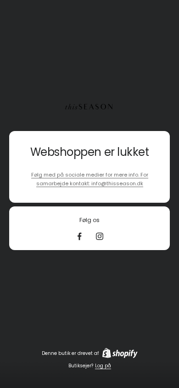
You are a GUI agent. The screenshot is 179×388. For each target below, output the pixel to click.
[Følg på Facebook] (79, 236)
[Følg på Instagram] (99, 236)
